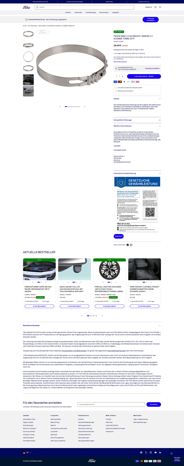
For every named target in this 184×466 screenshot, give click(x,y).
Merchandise (104, 12)
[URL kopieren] (128, 245)
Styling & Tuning (28, 434)
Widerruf (148, 7)
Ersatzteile (78, 12)
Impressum (109, 431)
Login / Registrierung (140, 419)
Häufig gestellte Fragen (86, 441)
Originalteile (109, 1)
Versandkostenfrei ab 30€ (40, 1)
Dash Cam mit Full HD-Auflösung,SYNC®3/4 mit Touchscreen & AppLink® (71, 289)
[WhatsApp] (131, 245)
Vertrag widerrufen (84, 434)
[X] (146, 452)
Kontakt (81, 419)
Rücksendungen (83, 437)
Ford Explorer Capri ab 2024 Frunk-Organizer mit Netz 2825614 (38, 289)
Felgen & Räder (28, 422)
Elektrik (53, 425)
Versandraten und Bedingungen (74, 351)
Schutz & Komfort (29, 431)
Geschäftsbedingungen (116, 351)
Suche (41, 7)
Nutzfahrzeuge (91, 12)
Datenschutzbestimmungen (115, 428)
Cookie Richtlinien (112, 425)
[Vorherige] (59, 106)
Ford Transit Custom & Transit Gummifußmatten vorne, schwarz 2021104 (144, 289)
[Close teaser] (171, 453)
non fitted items (32, 25)
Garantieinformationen (86, 431)
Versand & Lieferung (85, 428)
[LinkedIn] (160, 452)
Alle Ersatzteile (56, 419)
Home (25, 25)
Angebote (115, 12)
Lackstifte (54, 431)
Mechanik (54, 434)
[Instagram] (151, 452)
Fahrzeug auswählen (150, 20)
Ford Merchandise (29, 441)
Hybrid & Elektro (28, 437)
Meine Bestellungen (140, 422)
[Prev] (82, 315)
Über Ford (109, 422)
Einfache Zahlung (143, 1)
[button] (177, 459)
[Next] (46, 282)
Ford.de (108, 419)
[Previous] (33, 282)
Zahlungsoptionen (84, 425)
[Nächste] (84, 106)
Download (118, 236)
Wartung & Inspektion (58, 441)
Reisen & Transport (29, 428)
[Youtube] (155, 452)
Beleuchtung (55, 422)
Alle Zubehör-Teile (29, 419)
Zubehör (68, 12)
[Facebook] (141, 452)
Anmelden (153, 404)
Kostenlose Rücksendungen (75, 1)
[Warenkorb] (160, 7)
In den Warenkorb (39, 306)
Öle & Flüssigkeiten (57, 437)
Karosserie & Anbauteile (59, 428)
